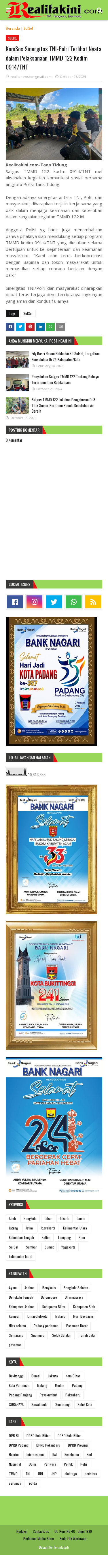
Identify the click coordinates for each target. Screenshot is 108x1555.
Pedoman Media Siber (38, 1538)
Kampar (14, 1316)
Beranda (13, 28)
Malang (60, 1316)
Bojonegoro (49, 1297)
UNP (54, 1473)
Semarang (16, 1335)
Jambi (81, 1218)
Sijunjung (37, 1335)
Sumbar (31, 1246)
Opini (32, 1464)
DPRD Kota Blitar (38, 1435)
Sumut (49, 1246)
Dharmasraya (74, 1297)
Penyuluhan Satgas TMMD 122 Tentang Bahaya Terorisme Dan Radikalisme (65, 379)
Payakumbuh (49, 1394)
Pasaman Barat (77, 1325)
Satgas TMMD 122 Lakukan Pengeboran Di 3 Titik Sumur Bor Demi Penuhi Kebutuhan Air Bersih (63, 405)
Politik (68, 1464)
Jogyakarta (48, 1227)
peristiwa (91, 1473)
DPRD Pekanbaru (48, 1445)
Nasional (15, 1464)
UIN (40, 1473)
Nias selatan (17, 1325)
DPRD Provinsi (78, 1445)
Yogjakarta (68, 1246)
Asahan (29, 1287)
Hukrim (14, 1454)
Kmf (89, 1454)
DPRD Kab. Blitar (69, 1435)
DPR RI (14, 1435)
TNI (27, 1473)
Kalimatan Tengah (21, 1237)
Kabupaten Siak (84, 1306)
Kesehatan (72, 1454)
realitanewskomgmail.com (31, 76)
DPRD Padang (19, 1445)
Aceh (12, 1218)
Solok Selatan (61, 1335)
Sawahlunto (39, 1404)
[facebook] (15, 601)
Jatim (29, 1227)
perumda (15, 1483)
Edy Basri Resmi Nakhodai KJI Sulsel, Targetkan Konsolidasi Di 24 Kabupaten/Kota (66, 356)
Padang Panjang (20, 1394)
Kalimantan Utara (75, 1227)
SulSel (28, 28)
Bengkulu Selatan (76, 1287)
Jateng (13, 1227)
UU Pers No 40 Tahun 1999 (73, 1531)
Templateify (61, 1547)
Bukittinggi (16, 1375)
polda (33, 1483)
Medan (59, 1385)
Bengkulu (30, 1218)
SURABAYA (16, 1404)
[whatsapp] (74, 601)
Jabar (48, 1218)
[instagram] (34, 601)
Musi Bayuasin (83, 1316)
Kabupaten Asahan (22, 1306)
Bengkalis (49, 1287)
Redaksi (21, 1531)
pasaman (15, 1344)
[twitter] (54, 601)
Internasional (35, 1454)
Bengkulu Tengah (21, 1297)
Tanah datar (87, 1335)
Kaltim (46, 1237)
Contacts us (41, 1531)
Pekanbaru (72, 1394)
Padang (77, 1385)
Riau (82, 1237)
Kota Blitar (73, 1375)
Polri (83, 1464)
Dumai (35, 1375)
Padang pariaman (46, 1325)
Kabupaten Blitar (53, 1306)
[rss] (93, 601)
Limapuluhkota (37, 1316)
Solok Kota (84, 1404)
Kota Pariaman (19, 1385)
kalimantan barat (20, 1256)
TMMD (13, 1473)
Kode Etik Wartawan (73, 1538)
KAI (54, 1454)
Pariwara (50, 1464)
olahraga (71, 1473)
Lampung (64, 1237)
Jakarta (64, 1218)
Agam (13, 1287)
